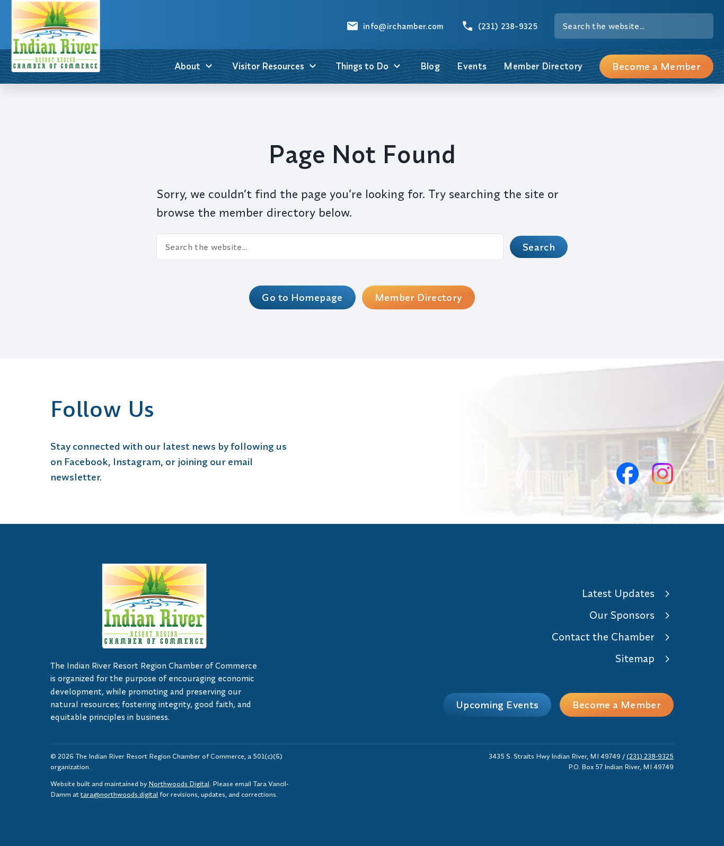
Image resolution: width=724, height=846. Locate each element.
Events (472, 66)
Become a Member (656, 66)
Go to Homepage (302, 297)
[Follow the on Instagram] (662, 473)
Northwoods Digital (178, 783)
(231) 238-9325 (650, 756)
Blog (430, 66)
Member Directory (543, 66)
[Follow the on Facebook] (627, 473)
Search (539, 247)
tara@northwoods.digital (119, 794)
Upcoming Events (497, 704)
